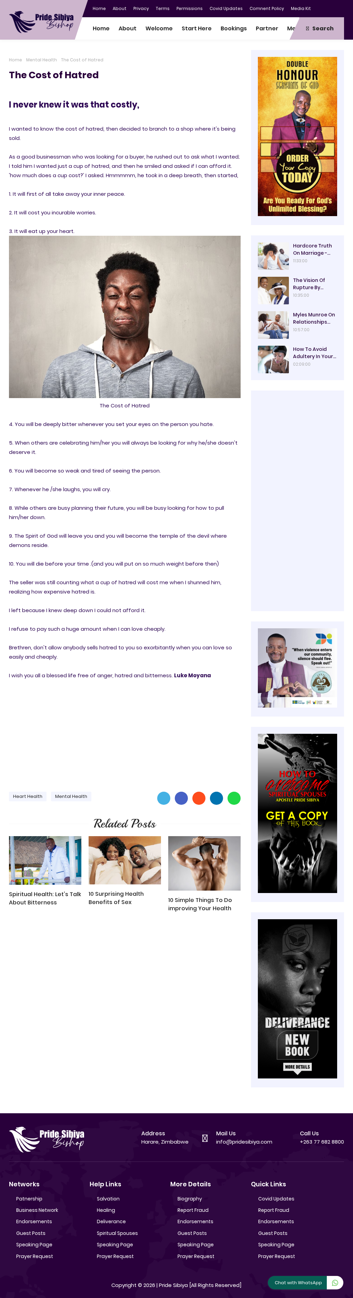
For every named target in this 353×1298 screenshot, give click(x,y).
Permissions (189, 8)
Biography (190, 1198)
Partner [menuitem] (267, 28)
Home (99, 8)
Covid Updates (226, 8)
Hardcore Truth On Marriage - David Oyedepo (312, 249)
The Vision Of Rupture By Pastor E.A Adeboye (309, 284)
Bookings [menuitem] (234, 28)
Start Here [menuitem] (197, 28)
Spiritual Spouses (117, 1233)
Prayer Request (34, 1256)
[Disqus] (125, 1016)
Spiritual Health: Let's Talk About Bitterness (45, 898)
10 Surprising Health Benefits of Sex (116, 898)
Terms (163, 8)
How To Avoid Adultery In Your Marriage (313, 353)
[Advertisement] (125, 732)
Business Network (37, 1210)
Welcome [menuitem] (159, 28)
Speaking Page (34, 1244)
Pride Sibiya (173, 1285)
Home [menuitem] (101, 28)
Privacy (141, 8)
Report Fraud (193, 1210)
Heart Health (27, 796)
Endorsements (34, 1221)
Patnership (29, 1198)
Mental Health (41, 60)
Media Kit (301, 8)
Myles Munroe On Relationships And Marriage (314, 318)
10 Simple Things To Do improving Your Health (200, 904)
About (120, 8)
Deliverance (111, 1221)
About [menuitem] (128, 28)
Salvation (108, 1198)
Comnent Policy (267, 8)
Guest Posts (31, 1233)
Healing (106, 1210)
